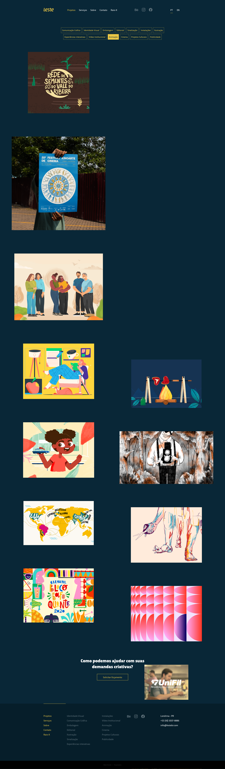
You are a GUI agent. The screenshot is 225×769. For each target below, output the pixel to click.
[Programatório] (118, 764)
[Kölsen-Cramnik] (107, 764)
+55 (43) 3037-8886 (169, 720)
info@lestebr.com (169, 725)
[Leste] (49, 10)
